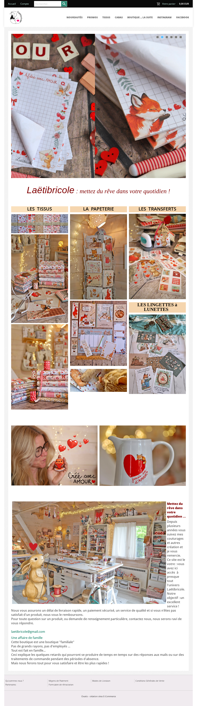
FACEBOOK (182, 17)
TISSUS (106, 17)
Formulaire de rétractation (61, 684)
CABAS (119, 17)
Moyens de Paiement (58, 680)
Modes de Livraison (101, 680)
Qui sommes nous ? (14, 680)
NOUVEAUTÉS (75, 17)
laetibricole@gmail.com (28, 631)
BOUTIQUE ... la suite (140, 17)
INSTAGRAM (164, 17)
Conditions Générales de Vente (149, 680)
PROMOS (92, 17)
